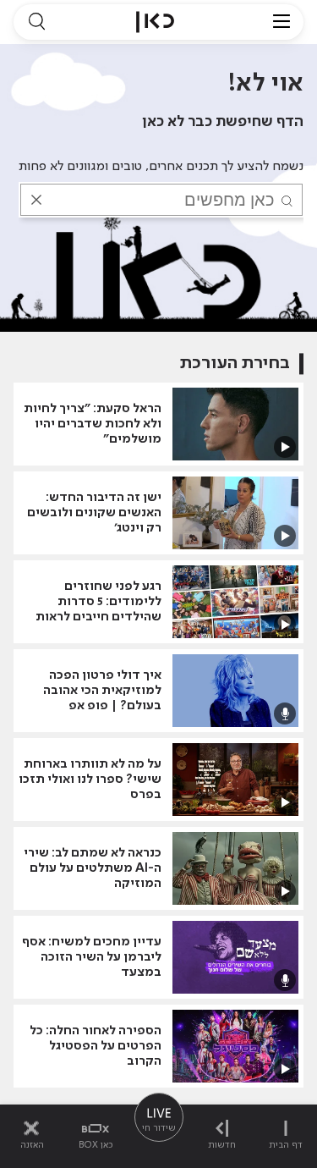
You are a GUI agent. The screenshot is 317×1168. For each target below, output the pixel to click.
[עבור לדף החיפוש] (36, 22)
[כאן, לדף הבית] (155, 22)
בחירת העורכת (235, 363)
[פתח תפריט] (281, 22)
